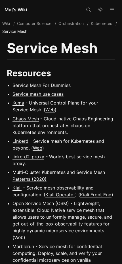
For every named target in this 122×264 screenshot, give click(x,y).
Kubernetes (101, 23)
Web (50, 109)
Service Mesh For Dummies (41, 85)
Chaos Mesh (25, 119)
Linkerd (20, 141)
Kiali (17, 188)
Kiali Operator (60, 194)
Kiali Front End (96, 194)
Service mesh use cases (38, 94)
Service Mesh (14, 31)
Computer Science (34, 23)
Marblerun (23, 246)
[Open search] (88, 9)
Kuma (18, 103)
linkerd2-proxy (28, 156)
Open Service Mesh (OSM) (40, 203)
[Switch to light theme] (100, 9)
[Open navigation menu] (112, 9)
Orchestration (71, 23)
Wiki (6, 23)
